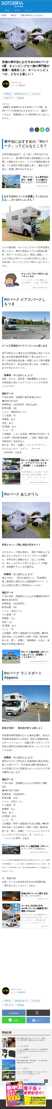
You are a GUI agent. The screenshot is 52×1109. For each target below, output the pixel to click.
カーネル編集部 (18, 85)
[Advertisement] (26, 957)
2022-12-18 (16, 82)
